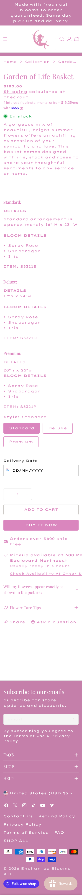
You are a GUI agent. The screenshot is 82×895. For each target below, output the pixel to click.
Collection (37, 62)
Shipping (15, 91)
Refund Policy (56, 816)
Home (10, 62)
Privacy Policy (22, 824)
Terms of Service (26, 832)
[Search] (61, 38)
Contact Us (18, 816)
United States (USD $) (39, 793)
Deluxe (57, 428)
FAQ (59, 832)
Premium (21, 442)
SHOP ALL (15, 841)
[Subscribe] (73, 719)
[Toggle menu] (5, 38)
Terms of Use (29, 736)
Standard (21, 428)
